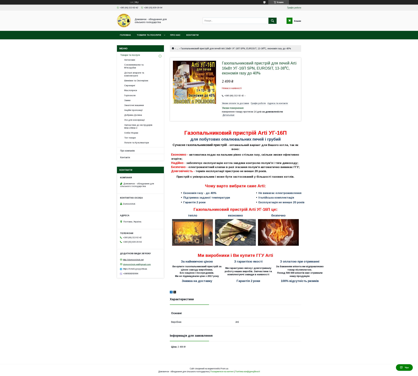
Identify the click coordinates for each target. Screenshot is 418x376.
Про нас (175, 35)
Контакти (192, 35)
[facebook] (171, 292)
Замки (127, 100)
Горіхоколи (130, 95)
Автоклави (129, 60)
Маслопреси (130, 90)
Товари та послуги (149, 35)
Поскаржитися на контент (222, 371)
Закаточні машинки (134, 105)
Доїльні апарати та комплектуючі (134, 74)
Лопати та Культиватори (136, 142)
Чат (407, 367)
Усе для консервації (134, 120)
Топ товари (130, 137)
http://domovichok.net (133, 259)
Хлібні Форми (131, 133)
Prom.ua (224, 369)
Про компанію (127, 150)
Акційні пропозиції (133, 110)
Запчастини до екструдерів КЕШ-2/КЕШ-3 (138, 126)
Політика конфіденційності (247, 371)
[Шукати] (272, 21)
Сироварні (129, 85)
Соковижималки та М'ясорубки (134, 66)
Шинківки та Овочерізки (136, 80)
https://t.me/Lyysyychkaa (135, 269)
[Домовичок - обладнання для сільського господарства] (124, 26)
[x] (174, 292)
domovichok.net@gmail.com (137, 264)
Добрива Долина (133, 115)
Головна (125, 35)
